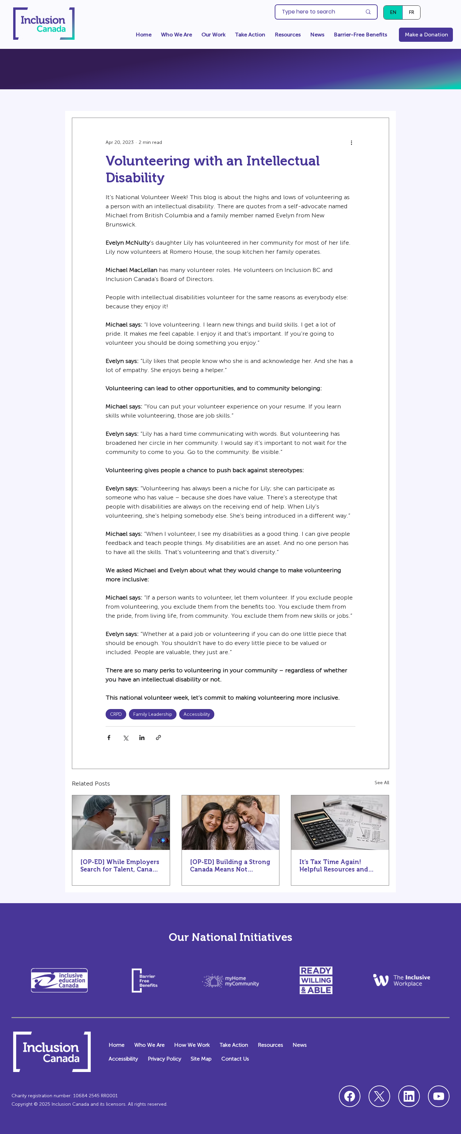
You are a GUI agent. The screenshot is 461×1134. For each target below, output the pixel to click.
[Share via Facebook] (109, 737)
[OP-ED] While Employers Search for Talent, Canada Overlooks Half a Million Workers (119, 865)
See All (382, 783)
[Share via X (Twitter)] (125, 737)
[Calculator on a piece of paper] (340, 822)
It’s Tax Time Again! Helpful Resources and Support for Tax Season (335, 865)
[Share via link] (158, 737)
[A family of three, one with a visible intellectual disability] (230, 822)
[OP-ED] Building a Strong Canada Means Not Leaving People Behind (230, 865)
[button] (176, 35)
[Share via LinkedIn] (142, 737)
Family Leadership (152, 714)
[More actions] (351, 142)
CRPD (116, 714)
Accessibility (197, 714)
